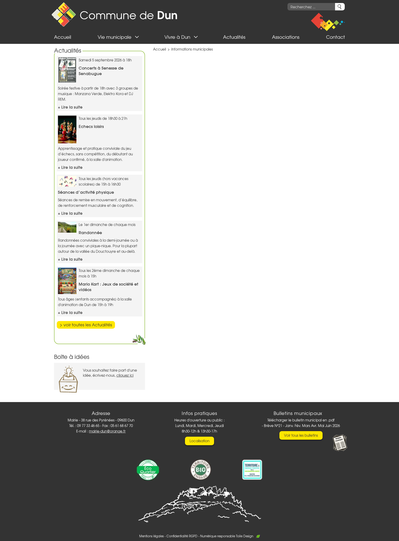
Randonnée (90, 232)
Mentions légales (151, 536)
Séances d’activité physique (86, 192)
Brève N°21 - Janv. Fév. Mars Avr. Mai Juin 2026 (302, 425)
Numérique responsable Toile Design (226, 536)
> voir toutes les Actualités (86, 325)
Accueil (159, 49)
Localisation (199, 440)
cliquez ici (124, 375)
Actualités (67, 50)
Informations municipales (192, 49)
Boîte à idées (71, 356)
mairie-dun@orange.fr (107, 431)
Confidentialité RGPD (181, 536)
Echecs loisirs (91, 126)
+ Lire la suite (70, 107)
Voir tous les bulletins (301, 435)
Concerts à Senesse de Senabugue (101, 70)
